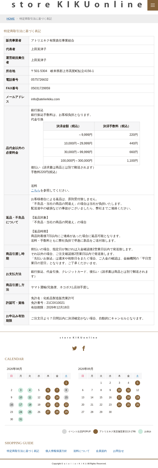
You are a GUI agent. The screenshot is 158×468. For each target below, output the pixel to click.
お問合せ (118, 451)
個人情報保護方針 (56, 451)
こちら (35, 190)
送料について (81, 451)
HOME (11, 18)
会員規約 (101, 451)
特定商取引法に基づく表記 (23, 451)
